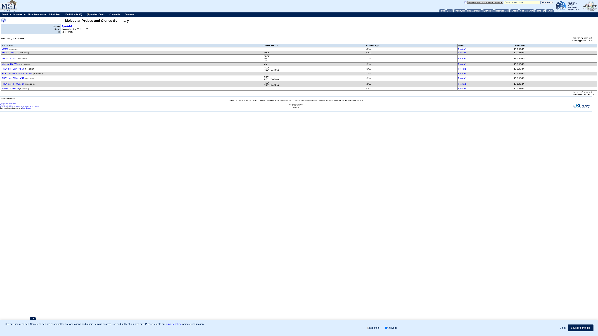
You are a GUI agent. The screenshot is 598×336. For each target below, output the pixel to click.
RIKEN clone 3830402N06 (13, 69)
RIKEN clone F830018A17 (13, 78)
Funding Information (6, 105)
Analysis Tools (97, 14)
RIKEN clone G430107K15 (13, 84)
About (3, 11)
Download (18, 14)
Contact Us (114, 14)
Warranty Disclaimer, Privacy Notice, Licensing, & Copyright (19, 106)
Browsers (129, 14)
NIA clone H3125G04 (11, 64)
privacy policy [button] (173, 324)
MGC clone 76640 (9, 58)
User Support (26, 108)
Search (5, 14)
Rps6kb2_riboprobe (10, 89)
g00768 (5, 49)
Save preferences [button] (580, 328)
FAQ (13, 11)
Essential (374, 328)
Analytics (392, 328)
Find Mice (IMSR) (73, 14)
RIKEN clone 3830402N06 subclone (17, 73)
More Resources (36, 14)
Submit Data (54, 14)
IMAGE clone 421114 (10, 53)
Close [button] (563, 328)
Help (8, 11)
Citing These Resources (8, 103)
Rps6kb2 (67, 26)
